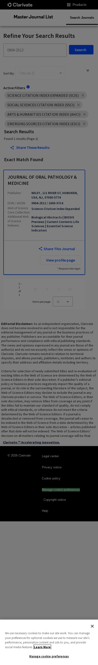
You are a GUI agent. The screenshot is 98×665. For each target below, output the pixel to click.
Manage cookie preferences (49, 656)
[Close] (92, 626)
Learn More (42, 647)
